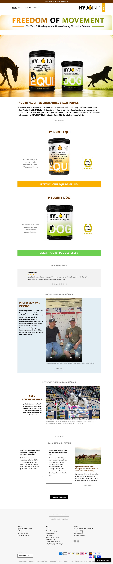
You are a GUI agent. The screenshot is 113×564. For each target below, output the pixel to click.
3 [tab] (57, 284)
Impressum (49, 535)
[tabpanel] (59, 276)
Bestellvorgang (50, 539)
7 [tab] (66, 284)
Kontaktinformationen (76, 561)
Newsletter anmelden (59, 515)
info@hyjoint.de (25, 535)
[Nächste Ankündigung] (100, 1)
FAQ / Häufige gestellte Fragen (55, 544)
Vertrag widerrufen (103, 560)
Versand (85, 561)
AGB (47, 529)
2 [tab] (54, 284)
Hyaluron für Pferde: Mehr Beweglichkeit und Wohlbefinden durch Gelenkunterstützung (86, 469)
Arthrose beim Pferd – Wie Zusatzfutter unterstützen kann (58, 453)
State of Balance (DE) (80, 535)
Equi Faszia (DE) (78, 531)
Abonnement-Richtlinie (53, 542)
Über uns (59, 369)
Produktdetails (59, 121)
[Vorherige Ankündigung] (13, 1)
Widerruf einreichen (59, 497)
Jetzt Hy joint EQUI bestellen (59, 184)
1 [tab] (52, 284)
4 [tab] (59, 284)
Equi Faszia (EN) (78, 533)
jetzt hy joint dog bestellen (59, 253)
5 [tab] (61, 284)
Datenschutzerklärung (52, 537)
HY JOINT (76, 529)
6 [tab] (63, 284)
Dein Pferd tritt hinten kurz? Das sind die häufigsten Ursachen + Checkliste (30, 453)
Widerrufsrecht (50, 533)
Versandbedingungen (52, 531)
